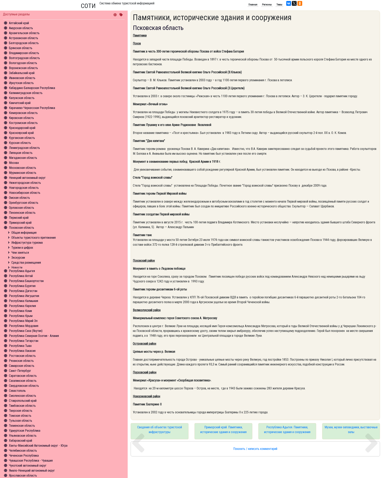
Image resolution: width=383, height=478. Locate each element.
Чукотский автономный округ (27, 465)
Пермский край (19, 218)
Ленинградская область (24, 148)
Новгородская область (24, 188)
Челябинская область (23, 450)
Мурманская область (22, 173)
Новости (16, 267)
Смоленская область (22, 396)
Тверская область (20, 411)
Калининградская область (25, 93)
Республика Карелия (22, 306)
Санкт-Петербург (20, 371)
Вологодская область (23, 63)
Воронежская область (23, 68)
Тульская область (20, 421)
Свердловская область (24, 386)
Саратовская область (23, 376)
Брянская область (20, 48)
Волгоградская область (24, 58)
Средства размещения (26, 262)
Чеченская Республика (24, 455)
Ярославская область (23, 475)
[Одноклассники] (299, 3)
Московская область (22, 168)
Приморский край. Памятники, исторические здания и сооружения (223, 429)
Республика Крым (21, 316)
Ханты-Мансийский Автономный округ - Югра (38, 445)
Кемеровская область (23, 113)
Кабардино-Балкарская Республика (32, 88)
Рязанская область (21, 361)
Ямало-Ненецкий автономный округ (32, 470)
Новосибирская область (24, 193)
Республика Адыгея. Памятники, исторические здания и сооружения (287, 429)
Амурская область (21, 28)
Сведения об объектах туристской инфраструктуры (159, 429)
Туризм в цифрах (22, 247)
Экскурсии (18, 257)
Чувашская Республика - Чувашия (31, 460)
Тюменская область (22, 426)
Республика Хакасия (22, 351)
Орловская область (21, 208)
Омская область (19, 198)
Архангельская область (24, 33)
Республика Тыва (20, 346)
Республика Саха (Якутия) (25, 331)
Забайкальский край (22, 73)
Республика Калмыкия (23, 301)
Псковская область (21, 228)
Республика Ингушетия (24, 296)
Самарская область (21, 366)
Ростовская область (22, 356)
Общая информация (24, 233)
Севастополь (17, 391)
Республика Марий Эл (23, 321)
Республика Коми (20, 311)
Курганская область (22, 138)
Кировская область (21, 118)
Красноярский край (21, 133)
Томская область (20, 416)
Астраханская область (23, 38)
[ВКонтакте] (288, 3)
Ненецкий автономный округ (27, 178)
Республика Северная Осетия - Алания (34, 336)
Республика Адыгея (22, 271)
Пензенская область (22, 213)
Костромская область (23, 123)
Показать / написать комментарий (255, 449)
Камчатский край (20, 103)
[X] (294, 3)
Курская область (20, 143)
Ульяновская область (23, 435)
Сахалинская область (23, 381)
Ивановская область (22, 78)
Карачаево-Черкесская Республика (32, 108)
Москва (14, 163)
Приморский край (20, 223)
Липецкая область (21, 153)
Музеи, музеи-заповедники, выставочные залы (351, 429)
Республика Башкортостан (26, 281)
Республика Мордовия (23, 326)
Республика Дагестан (23, 291)
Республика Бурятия (22, 286)
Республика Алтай (21, 276)
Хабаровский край (20, 440)
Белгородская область (24, 43)
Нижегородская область (25, 183)
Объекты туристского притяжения (33, 237)
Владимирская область (24, 53)
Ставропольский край (23, 401)
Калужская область (22, 98)
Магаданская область (23, 158)
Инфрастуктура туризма (27, 242)
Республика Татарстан (23, 341)
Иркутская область (21, 83)
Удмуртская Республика (24, 430)
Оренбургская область (23, 203)
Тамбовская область (22, 406)
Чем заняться (20, 252)
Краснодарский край (22, 128)
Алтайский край (19, 23)
